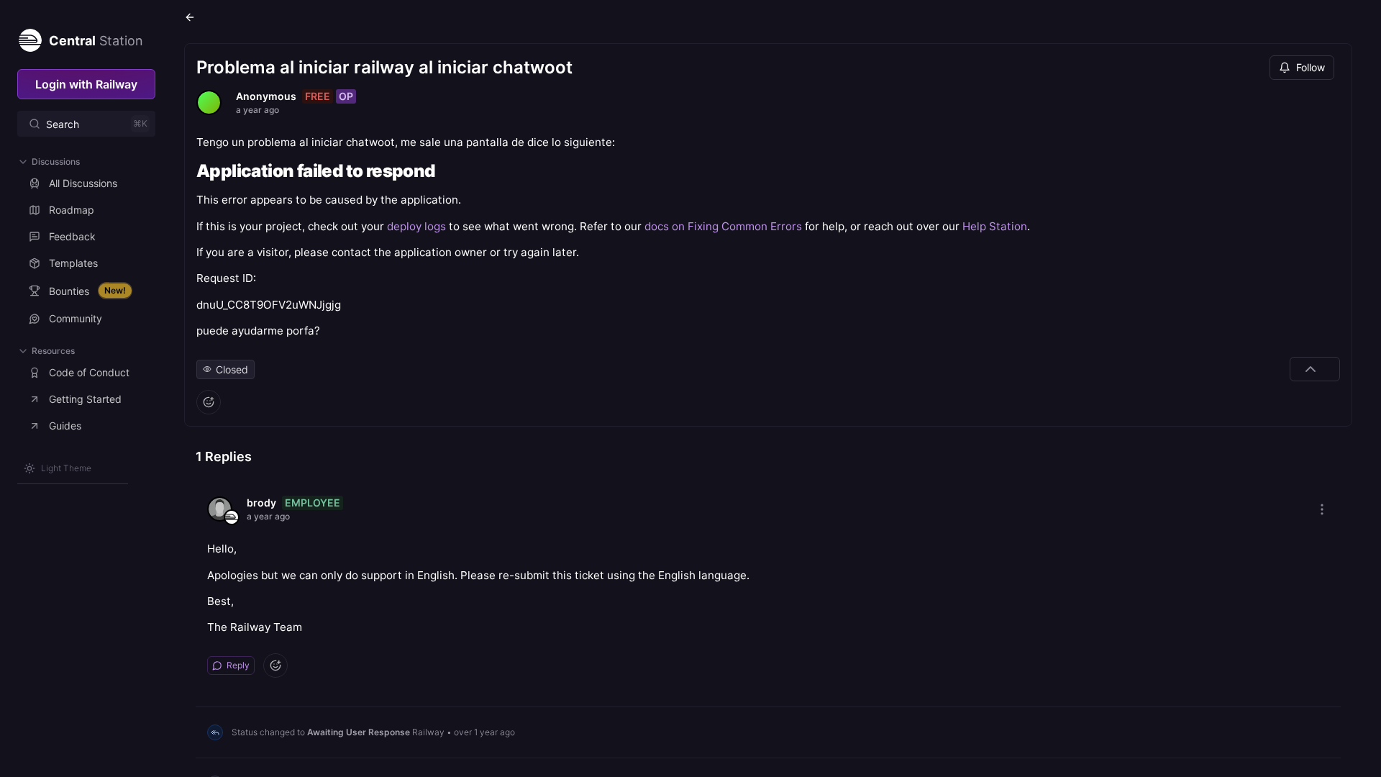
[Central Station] (29, 37)
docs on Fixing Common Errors (723, 226)
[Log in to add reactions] (208, 402)
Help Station (994, 226)
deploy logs (416, 226)
